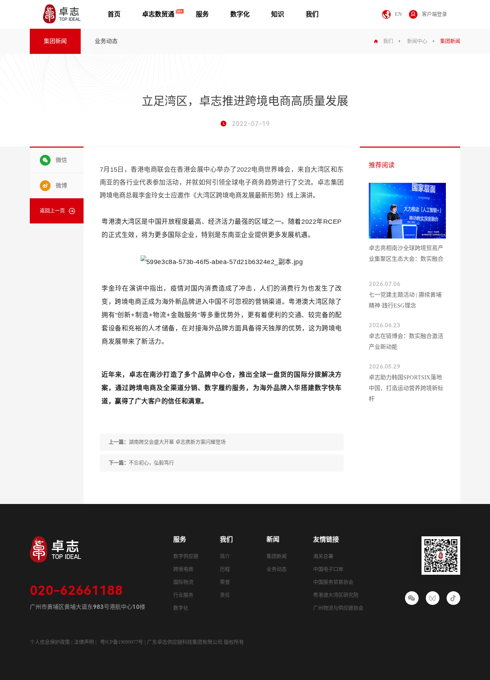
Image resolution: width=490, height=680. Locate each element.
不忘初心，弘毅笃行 (141, 463)
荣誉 (225, 582)
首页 (114, 14)
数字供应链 (185, 556)
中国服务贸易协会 (333, 582)
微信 (61, 160)
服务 (202, 14)
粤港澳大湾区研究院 (335, 595)
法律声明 (84, 642)
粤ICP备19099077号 (121, 642)
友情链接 (326, 539)
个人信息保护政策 (50, 642)
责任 (225, 595)
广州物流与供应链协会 (338, 608)
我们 (312, 14)
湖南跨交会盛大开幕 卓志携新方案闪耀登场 (167, 442)
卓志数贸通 (158, 14)
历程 (225, 569)
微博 (61, 185)
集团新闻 (55, 41)
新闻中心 (417, 41)
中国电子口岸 (328, 569)
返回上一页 (52, 210)
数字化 (240, 14)
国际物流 (183, 582)
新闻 (273, 539)
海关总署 (323, 556)
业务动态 (106, 41)
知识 (277, 14)
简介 (225, 556)
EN (398, 14)
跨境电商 (183, 569)
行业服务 (183, 595)
